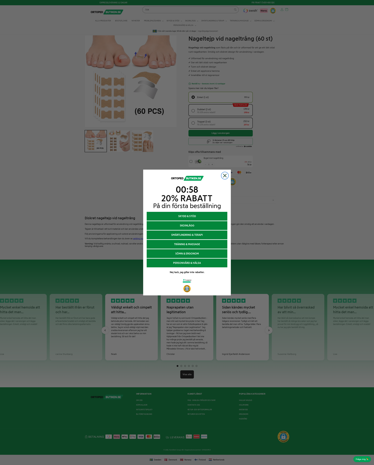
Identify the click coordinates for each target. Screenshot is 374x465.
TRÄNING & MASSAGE (187, 244)
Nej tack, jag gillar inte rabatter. (187, 272)
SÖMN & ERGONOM (187, 253)
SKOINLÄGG (187, 225)
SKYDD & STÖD (187, 216)
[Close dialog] (224, 175)
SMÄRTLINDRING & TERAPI (187, 235)
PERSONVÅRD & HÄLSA (187, 263)
